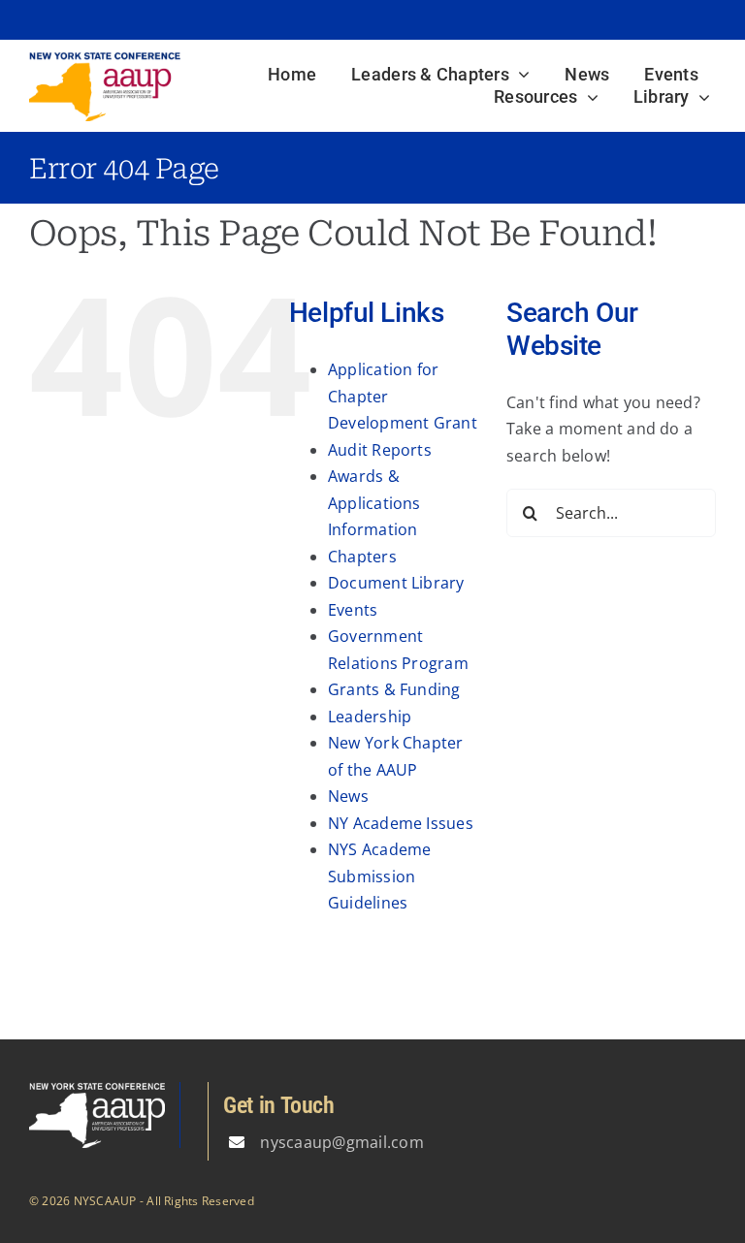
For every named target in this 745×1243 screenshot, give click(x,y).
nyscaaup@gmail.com (341, 1142)
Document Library (396, 582)
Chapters (362, 556)
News (348, 796)
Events (352, 610)
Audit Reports (380, 450)
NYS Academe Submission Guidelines (380, 876)
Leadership (369, 716)
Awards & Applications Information (374, 502)
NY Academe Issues (400, 823)
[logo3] (104, 59)
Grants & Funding (394, 689)
